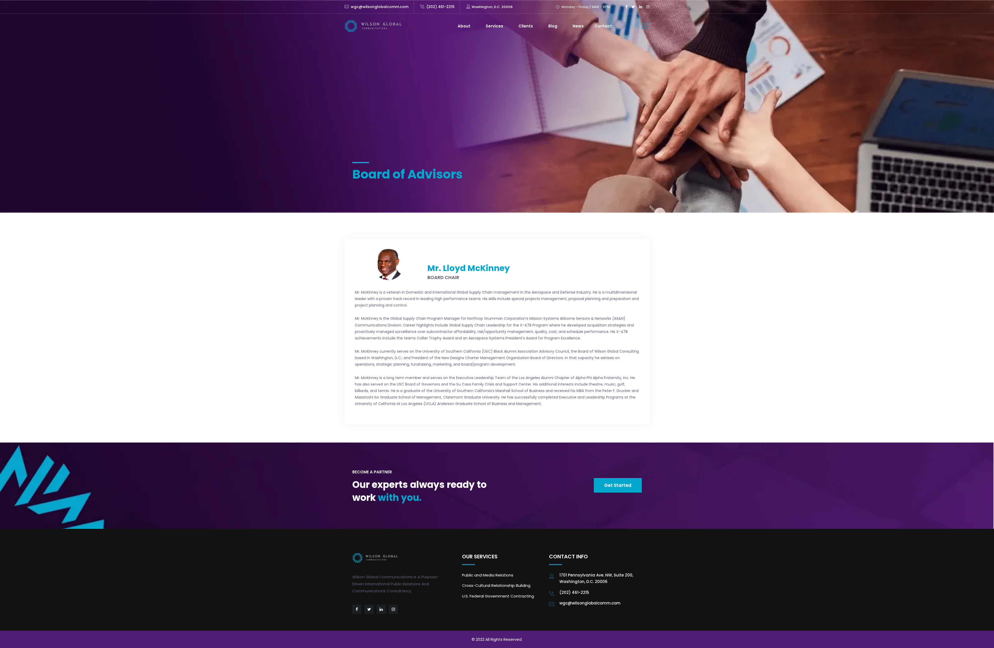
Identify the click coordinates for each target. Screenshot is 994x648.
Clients (525, 26)
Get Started (617, 485)
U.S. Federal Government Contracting (498, 596)
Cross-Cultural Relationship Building (496, 585)
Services (494, 26)
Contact (603, 26)
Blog (552, 26)
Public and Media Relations (487, 575)
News (578, 26)
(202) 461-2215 (440, 6)
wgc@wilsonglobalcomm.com (379, 6)
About (464, 26)
